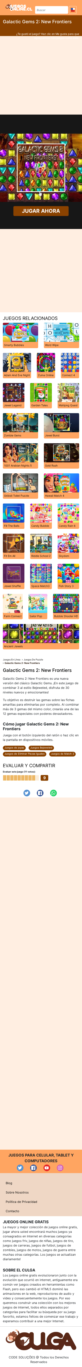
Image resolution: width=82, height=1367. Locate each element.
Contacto (12, 1211)
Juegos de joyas (14, 747)
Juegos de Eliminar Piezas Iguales (25, 753)
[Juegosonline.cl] (19, 7)
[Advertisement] (41, 75)
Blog (9, 1183)
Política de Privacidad (21, 1202)
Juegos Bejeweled (41, 747)
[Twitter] (26, 793)
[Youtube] (46, 1168)
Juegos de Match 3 (62, 753)
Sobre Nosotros (17, 1192)
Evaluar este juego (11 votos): (19, 771)
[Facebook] (40, 793)
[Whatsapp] (53, 793)
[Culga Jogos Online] (41, 1339)
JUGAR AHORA (40, 211)
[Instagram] (60, 1168)
